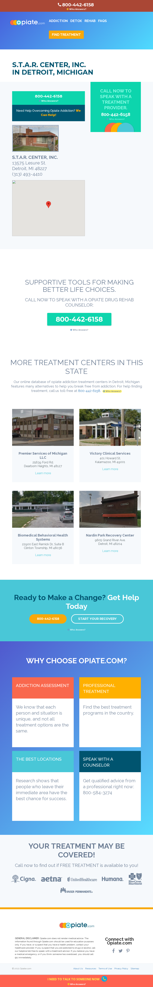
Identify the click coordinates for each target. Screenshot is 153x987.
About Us (78, 968)
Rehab (90, 21)
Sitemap (135, 968)
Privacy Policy (121, 968)
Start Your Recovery (97, 619)
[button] (48, 205)
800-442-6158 (48, 98)
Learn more (43, 473)
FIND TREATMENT (66, 35)
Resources (90, 968)
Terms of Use (105, 968)
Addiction (58, 21)
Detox (76, 21)
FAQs (102, 21)
